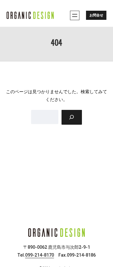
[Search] (72, 117)
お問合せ (96, 15)
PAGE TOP (103, 253)
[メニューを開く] (74, 15)
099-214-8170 (39, 255)
